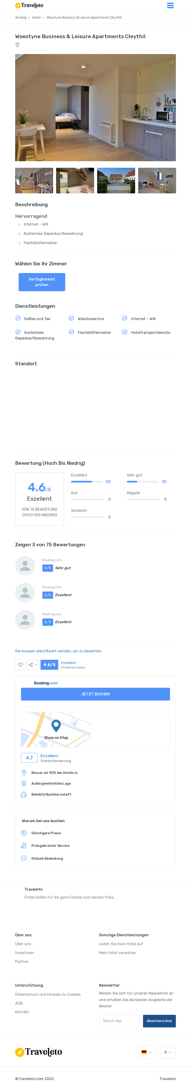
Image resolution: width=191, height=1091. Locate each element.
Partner (21, 961)
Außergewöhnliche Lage (51, 784)
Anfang (20, 18)
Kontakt (22, 1012)
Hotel (36, 18)
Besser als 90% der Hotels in (54, 773)
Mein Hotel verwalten (117, 953)
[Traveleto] (38, 1052)
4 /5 (47, 568)
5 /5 (47, 595)
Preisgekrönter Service (50, 846)
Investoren (24, 953)
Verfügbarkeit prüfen (42, 282)
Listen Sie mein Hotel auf (121, 944)
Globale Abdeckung (47, 859)
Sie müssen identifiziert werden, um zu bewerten (58, 651)
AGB (19, 1003)
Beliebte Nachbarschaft (51, 795)
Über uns (23, 944)
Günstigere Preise (46, 833)
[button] (32, 665)
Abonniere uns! (159, 1021)
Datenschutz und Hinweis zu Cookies (48, 994)
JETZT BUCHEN (95, 694)
